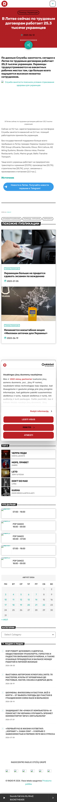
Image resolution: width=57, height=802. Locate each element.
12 (21, 599)
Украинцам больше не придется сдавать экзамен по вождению (24, 275)
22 (44, 605)
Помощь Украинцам (28, 12)
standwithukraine (11, 219)
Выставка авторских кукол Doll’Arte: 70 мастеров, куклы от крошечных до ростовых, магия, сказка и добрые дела (29, 677)
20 (28, 605)
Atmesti (28, 435)
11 (13, 599)
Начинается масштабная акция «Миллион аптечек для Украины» (25, 331)
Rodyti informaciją (39, 411)
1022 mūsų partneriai (21, 379)
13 (29, 599)
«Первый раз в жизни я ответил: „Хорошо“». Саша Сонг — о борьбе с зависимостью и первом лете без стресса (30, 731)
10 (6, 599)
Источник (7, 177)
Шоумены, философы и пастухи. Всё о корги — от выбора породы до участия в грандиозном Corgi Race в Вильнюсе (29, 695)
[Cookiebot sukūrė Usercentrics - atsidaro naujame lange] (42, 365)
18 (13, 605)
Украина (48, 219)
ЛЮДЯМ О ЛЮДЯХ (14, 644)
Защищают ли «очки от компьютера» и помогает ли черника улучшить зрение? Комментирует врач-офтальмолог (29, 713)
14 (36, 599)
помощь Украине (32, 219)
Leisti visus (28, 419)
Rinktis (27, 427)
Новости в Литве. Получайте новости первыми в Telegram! (30, 187)
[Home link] (4, 4)
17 (6, 605)
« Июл (4, 619)
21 (36, 605)
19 (21, 605)
